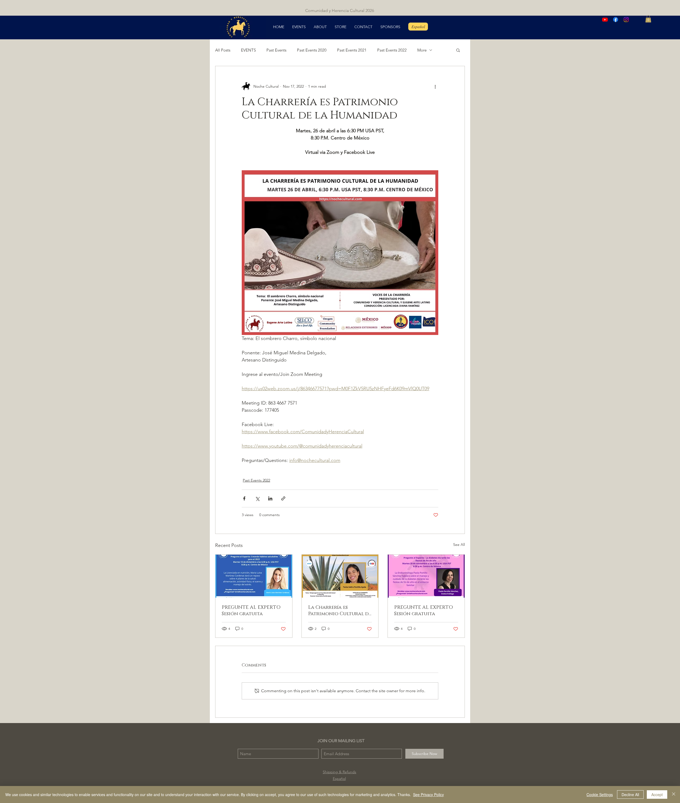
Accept (657, 794)
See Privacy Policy (428, 794)
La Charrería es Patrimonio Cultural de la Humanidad (339, 610)
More (422, 50)
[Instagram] (626, 19)
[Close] (673, 794)
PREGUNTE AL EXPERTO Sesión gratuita (251, 610)
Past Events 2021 (352, 50)
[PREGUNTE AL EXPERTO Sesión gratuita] (253, 576)
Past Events (276, 50)
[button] (648, 18)
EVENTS (248, 50)
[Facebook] (615, 19)
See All (459, 544)
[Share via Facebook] (244, 498)
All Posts (222, 50)
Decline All (630, 794)
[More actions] (435, 86)
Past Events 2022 (392, 50)
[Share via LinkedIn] (270, 498)
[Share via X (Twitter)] (257, 498)
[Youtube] (605, 19)
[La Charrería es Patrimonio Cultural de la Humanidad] (340, 576)
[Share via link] (283, 498)
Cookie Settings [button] (599, 794)
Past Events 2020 (311, 50)
